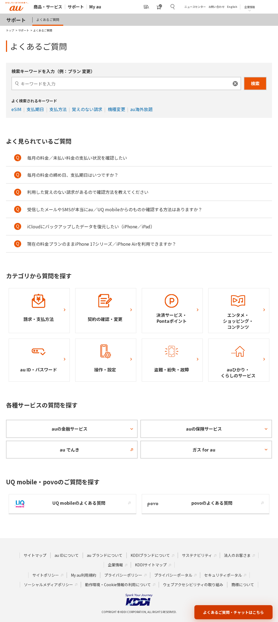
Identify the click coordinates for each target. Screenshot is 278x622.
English (232, 7)
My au (95, 7)
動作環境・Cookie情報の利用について (118, 584)
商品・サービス (48, 7)
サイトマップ (35, 555)
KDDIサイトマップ (151, 564)
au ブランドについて (104, 555)
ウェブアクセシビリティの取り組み (193, 584)
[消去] (235, 83)
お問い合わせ (216, 7)
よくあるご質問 (47, 19)
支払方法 (58, 109)
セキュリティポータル (223, 575)
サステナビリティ (197, 555)
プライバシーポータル (173, 575)
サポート (76, 7)
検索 (255, 83)
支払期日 (35, 109)
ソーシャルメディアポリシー (48, 584)
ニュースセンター (195, 7)
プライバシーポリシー (123, 575)
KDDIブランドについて (150, 555)
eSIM (16, 109)
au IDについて (67, 555)
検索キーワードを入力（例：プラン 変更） (53, 71)
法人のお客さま (237, 555)
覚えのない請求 (87, 109)
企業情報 (115, 564)
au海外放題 (141, 109)
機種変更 (116, 109)
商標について (242, 584)
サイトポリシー (45, 575)
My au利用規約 (83, 575)
